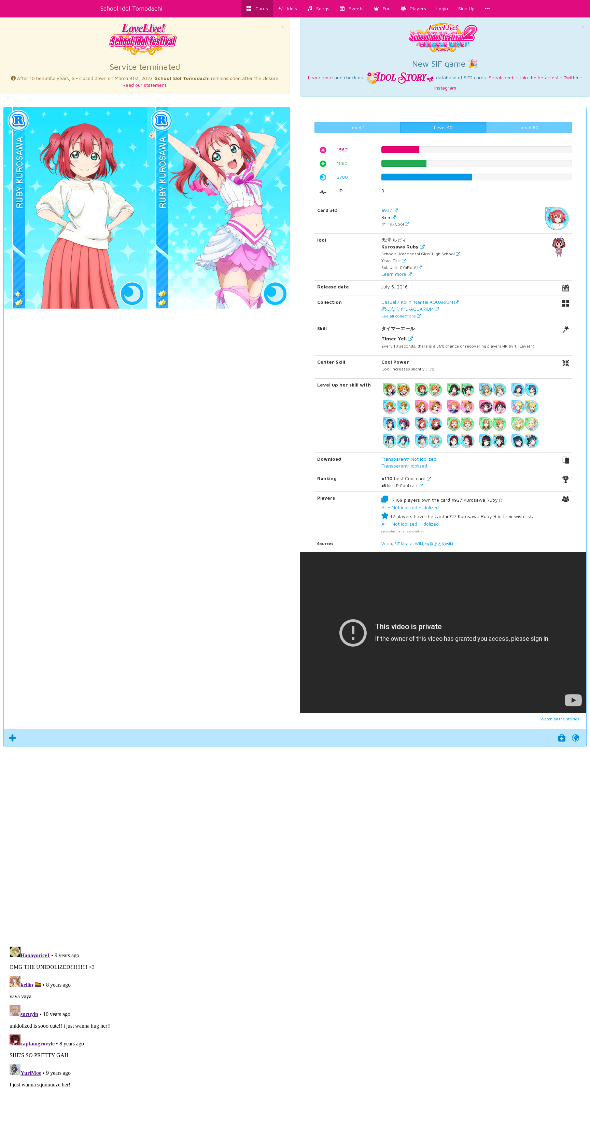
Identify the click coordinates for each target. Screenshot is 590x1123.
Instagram (445, 88)
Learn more (320, 77)
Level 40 (443, 127)
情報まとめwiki (439, 543)
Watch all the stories (559, 719)
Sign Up (466, 8)
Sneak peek (501, 77)
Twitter (571, 77)
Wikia (386, 543)
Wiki (419, 543)
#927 (387, 210)
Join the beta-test (539, 77)
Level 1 (357, 127)
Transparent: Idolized (404, 466)
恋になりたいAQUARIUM (408, 309)
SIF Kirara (403, 543)
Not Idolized (404, 507)
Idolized (430, 507)
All (384, 507)
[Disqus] (295, 842)
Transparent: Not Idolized (408, 459)
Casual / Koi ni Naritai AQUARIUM (417, 302)
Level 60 (529, 127)
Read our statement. (145, 85)
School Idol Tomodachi (131, 8)
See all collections (399, 316)
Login (442, 8)
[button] (382, 8)
